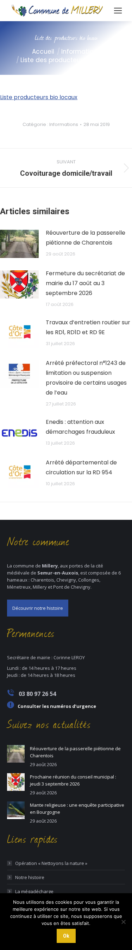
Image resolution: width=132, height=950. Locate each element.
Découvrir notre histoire (37, 608)
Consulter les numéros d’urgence (57, 706)
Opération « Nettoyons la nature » (51, 863)
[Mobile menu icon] (118, 11)
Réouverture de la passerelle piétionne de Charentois (85, 238)
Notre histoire (29, 877)
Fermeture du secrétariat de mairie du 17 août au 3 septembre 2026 (85, 283)
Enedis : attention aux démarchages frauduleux (80, 427)
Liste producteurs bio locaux (38, 97)
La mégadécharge (34, 891)
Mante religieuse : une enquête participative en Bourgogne (77, 808)
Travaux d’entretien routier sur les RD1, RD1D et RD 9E (88, 327)
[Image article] (19, 244)
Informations (63, 124)
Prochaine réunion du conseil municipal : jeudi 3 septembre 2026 (73, 780)
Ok (66, 936)
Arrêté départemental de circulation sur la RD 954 (81, 467)
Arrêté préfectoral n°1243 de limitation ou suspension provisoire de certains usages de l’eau (86, 378)
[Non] (123, 921)
